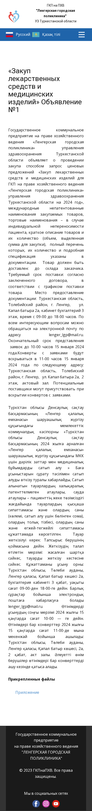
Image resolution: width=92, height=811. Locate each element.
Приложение (27, 692)
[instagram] (46, 803)
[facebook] (36, 803)
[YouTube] (56, 803)
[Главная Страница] (14, 16)
